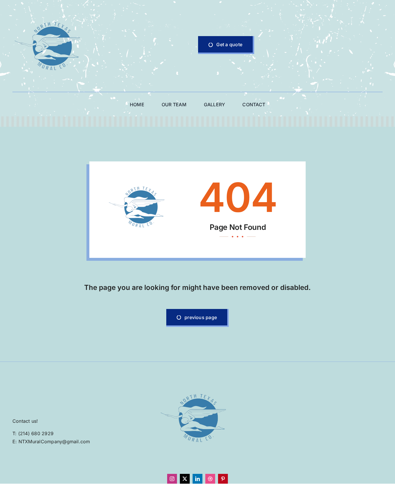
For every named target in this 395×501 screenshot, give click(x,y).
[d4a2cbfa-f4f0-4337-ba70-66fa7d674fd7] (51, 9)
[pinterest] (223, 479)
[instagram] (172, 479)
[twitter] (185, 479)
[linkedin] (197, 479)
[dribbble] (210, 479)
